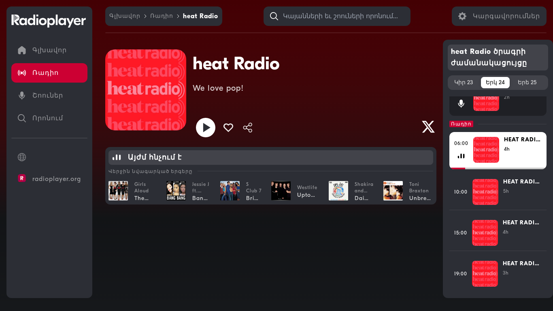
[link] (124, 16)
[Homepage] (48, 21)
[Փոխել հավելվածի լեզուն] (49, 157)
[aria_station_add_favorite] (228, 127)
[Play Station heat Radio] (428, 127)
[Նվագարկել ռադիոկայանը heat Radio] (205, 127)
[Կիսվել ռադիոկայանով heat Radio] (248, 127)
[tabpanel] (498, 194)
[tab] (463, 82)
